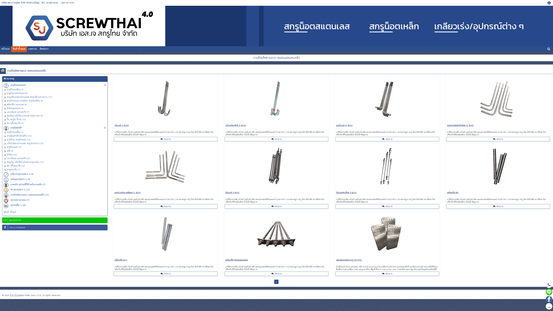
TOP (549, 307)
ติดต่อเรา (44, 49)
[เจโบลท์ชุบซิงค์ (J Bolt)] (276, 122)
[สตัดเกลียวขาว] (166, 256)
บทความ (32, 49)
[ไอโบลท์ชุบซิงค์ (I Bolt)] (387, 189)
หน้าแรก (5, 49)
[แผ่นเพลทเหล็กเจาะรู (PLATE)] (387, 256)
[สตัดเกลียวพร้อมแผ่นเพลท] (276, 256)
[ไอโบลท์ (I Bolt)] (276, 189)
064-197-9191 (67, 3)
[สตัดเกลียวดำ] (498, 189)
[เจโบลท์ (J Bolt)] (166, 122)
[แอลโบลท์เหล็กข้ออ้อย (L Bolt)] (498, 122)
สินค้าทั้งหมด (19, 49)
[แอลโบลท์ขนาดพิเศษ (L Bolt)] (166, 189)
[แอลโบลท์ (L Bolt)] (387, 122)
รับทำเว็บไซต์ (15, 295)
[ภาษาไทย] (549, 3)
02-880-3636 (52, 3)
